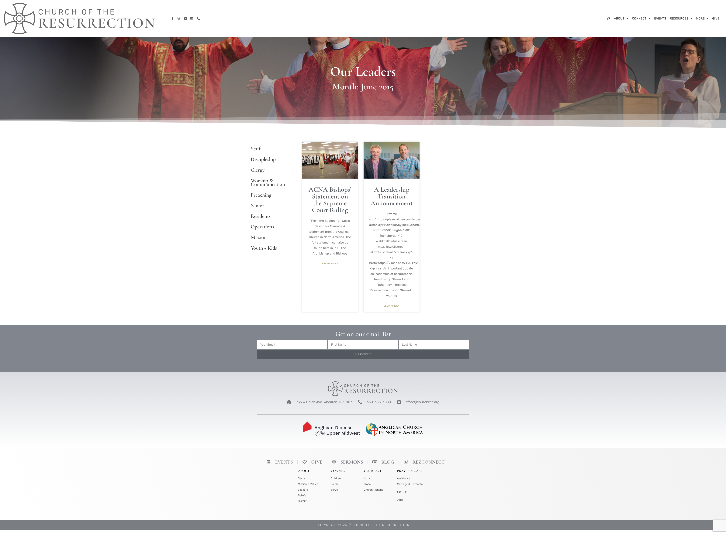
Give (715, 18)
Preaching (261, 195)
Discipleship (263, 159)
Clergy (257, 170)
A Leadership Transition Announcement (392, 196)
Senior (257, 205)
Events (660, 18)
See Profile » (330, 263)
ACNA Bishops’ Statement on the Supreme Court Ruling (330, 199)
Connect (639, 18)
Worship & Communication (268, 182)
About (619, 18)
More (700, 18)
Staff (256, 148)
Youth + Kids (264, 248)
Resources (679, 18)
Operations (262, 226)
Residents (261, 216)
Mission (259, 237)
